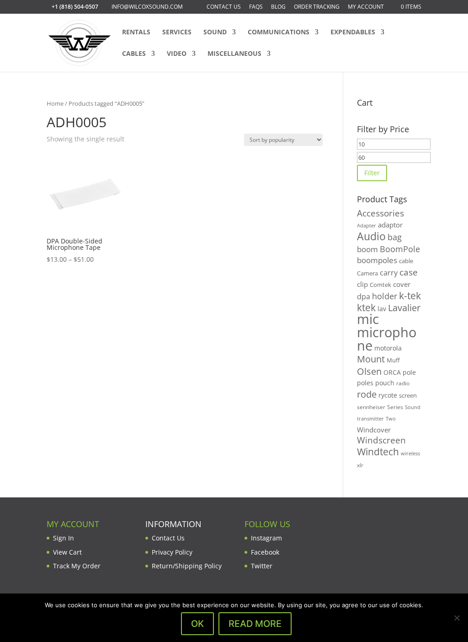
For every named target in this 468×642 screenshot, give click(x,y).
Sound (215, 32)
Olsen (369, 371)
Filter (372, 172)
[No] (456, 617)
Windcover (374, 429)
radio (403, 383)
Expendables (352, 32)
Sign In (63, 538)
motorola (388, 348)
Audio (371, 236)
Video (176, 54)
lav (382, 308)
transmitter (370, 418)
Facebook (265, 552)
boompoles (377, 260)
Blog (278, 7)
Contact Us (224, 7)
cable (406, 261)
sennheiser (371, 406)
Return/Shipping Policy (187, 565)
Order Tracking (317, 7)
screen (408, 395)
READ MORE (255, 623)
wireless (410, 453)
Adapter (366, 225)
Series (395, 407)
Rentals (136, 32)
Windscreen (381, 440)
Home (55, 103)
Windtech (378, 451)
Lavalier (404, 308)
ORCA (392, 372)
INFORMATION (173, 523)
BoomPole (400, 248)
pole (409, 372)
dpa (363, 296)
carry (389, 273)
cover (401, 284)
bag (395, 237)
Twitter (261, 565)
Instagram (266, 538)
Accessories (380, 213)
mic (368, 319)
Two (391, 418)
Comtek (380, 285)
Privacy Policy (172, 552)
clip (362, 284)
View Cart (67, 552)
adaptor (390, 224)
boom (367, 249)
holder (384, 296)
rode (367, 394)
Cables (134, 54)
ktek (366, 307)
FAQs (256, 7)
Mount (371, 358)
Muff (393, 360)
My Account (366, 7)
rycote (387, 395)
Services (176, 32)
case (408, 272)
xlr (360, 465)
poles (365, 382)
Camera (367, 273)
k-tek (410, 295)
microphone (386, 339)
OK (197, 623)
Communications (278, 32)
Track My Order (77, 565)
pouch (384, 382)
